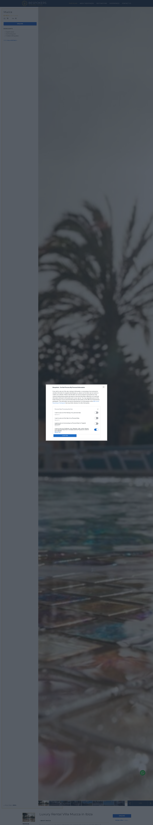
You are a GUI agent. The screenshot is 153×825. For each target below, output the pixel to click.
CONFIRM (65, 435)
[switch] (96, 413)
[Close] (104, 387)
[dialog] (76, 412)
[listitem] (76, 409)
